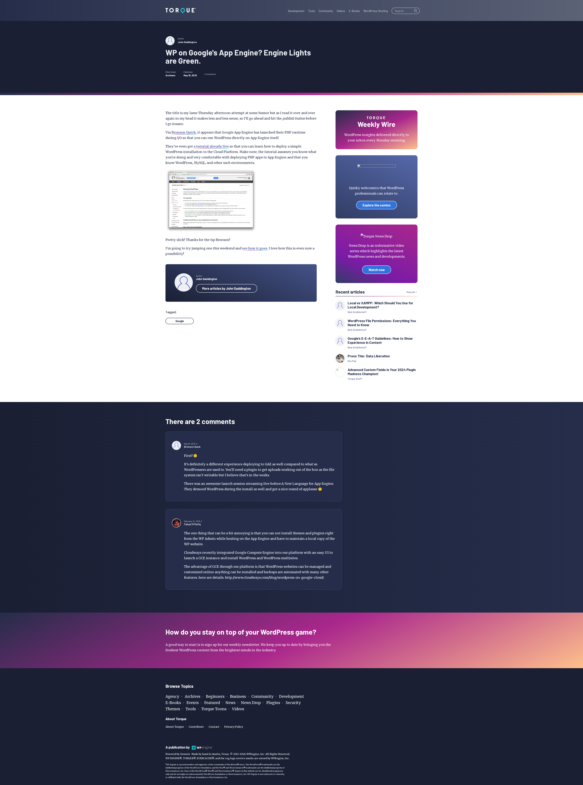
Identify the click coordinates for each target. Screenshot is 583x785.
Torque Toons (214, 709)
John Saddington (187, 42)
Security (293, 702)
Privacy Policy (233, 726)
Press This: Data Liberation (369, 356)
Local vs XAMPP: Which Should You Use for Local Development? (380, 305)
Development (291, 696)
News (230, 702)
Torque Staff (355, 378)
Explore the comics (377, 205)
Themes (172, 709)
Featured (212, 702)
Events (192, 702)
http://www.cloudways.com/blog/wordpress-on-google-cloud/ (274, 577)
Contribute (196, 726)
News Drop (251, 702)
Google (180, 321)
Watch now (376, 270)
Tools (191, 709)
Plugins (273, 702)
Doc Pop (352, 360)
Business (238, 696)
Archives (170, 75)
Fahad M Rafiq (192, 524)
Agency (172, 696)
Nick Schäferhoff (357, 312)
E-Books (173, 702)
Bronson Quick (184, 132)
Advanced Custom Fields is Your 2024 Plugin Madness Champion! (382, 372)
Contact (214, 726)
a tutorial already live (211, 146)
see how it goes (254, 248)
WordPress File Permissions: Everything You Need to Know (382, 323)
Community (262, 696)
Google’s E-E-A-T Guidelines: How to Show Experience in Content (380, 340)
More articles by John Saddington (226, 288)
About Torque (174, 726)
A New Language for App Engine (307, 484)
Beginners (215, 696)
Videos (238, 709)
